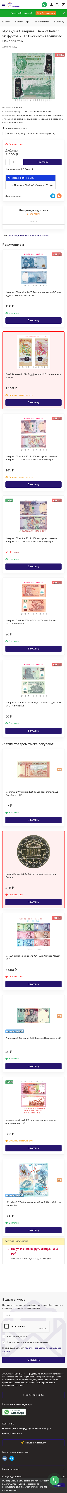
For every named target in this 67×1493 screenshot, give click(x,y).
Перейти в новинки (46, 13)
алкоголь (44, 235)
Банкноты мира (22, 22)
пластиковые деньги (28, 235)
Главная (6, 22)
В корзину (42, 162)
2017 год (12, 235)
